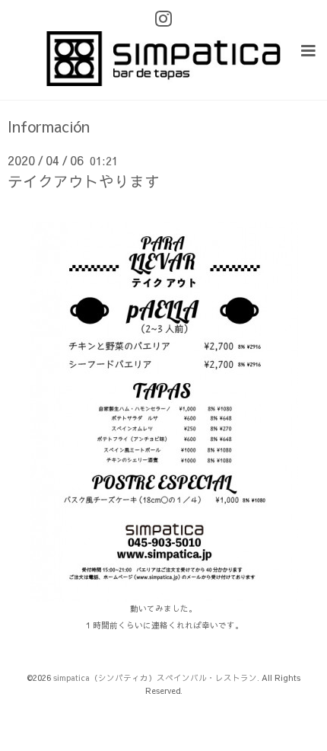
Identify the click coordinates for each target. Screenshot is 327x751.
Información (49, 126)
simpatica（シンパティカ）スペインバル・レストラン (155, 677)
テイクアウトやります (84, 181)
